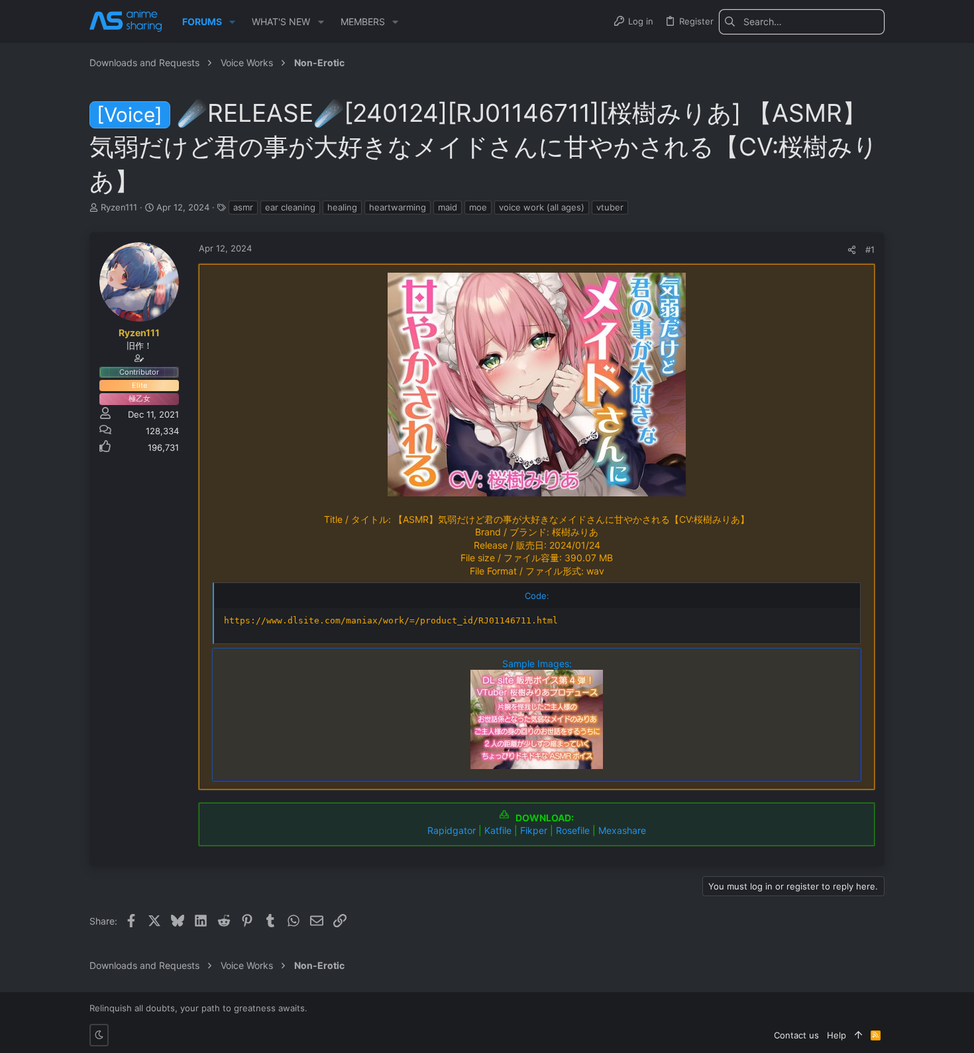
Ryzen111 (119, 207)
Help (836, 1035)
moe (478, 207)
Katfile (498, 830)
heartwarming (397, 207)
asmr (243, 207)
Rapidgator (451, 830)
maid (447, 207)
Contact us (796, 1035)
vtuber (609, 207)
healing (342, 207)
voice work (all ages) (541, 207)
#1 (870, 249)
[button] (232, 22)
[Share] (852, 250)
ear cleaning (290, 207)
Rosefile (573, 830)
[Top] (858, 1035)
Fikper (533, 830)
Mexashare (622, 830)
